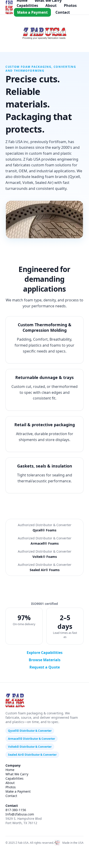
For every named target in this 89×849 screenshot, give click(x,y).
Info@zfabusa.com (19, 814)
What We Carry (16, 774)
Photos (70, 5)
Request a (44, 667)
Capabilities (27, 5)
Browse (44, 659)
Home (9, 770)
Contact (62, 12)
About (51, 5)
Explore (45, 652)
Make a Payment (32, 12)
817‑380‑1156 (15, 810)
